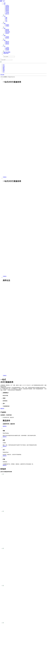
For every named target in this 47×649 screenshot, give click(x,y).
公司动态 (7, 36)
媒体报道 (7, 37)
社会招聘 (7, 49)
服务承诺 (7, 29)
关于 (4, 4)
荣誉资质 (7, 9)
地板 (6, 17)
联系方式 (7, 13)
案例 (4, 23)
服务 (4, 28)
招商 (4, 40)
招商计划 (7, 41)
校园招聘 (7, 48)
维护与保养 (7, 31)
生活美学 (7, 24)
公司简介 (7, 5)
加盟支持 (7, 42)
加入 (4, 46)
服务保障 (7, 30)
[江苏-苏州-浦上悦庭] (25, 529)
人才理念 (7, 47)
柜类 (6, 18)
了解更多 (4, 177)
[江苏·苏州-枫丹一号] (25, 603)
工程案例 (7, 25)
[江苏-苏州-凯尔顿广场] (25, 492)
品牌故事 (7, 6)
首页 (4, 2)
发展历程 (7, 7)
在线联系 (7, 33)
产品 (4, 16)
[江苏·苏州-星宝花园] (25, 566)
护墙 (6, 21)
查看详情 (2, 408)
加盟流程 (7, 43)
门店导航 (7, 12)
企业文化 (7, 11)
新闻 (4, 35)
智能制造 (7, 10)
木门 (6, 19)
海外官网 (6, 53)
